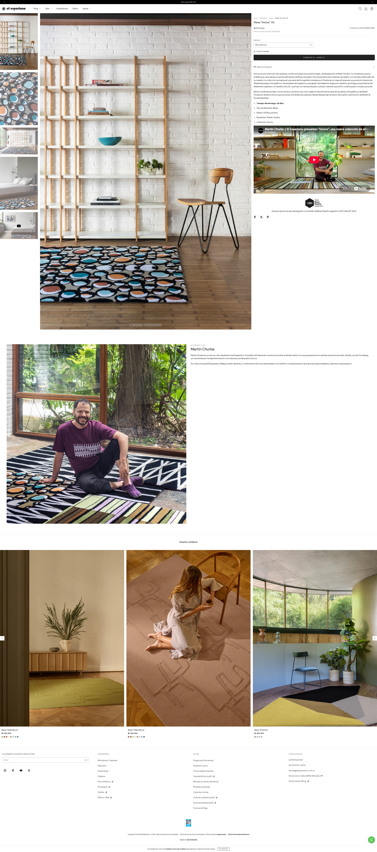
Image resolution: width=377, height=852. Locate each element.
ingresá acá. (221, 834)
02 (289, 86)
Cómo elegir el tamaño (203, 771)
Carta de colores (201, 792)
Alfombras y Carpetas (107, 760)
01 (285, 86)
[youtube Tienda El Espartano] (21, 770)
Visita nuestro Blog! (297, 781)
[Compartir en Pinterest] (268, 217)
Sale (47, 9)
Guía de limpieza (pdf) (203, 803)
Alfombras (263, 18)
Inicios (270, 122)
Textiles (101, 792)
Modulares (103, 787)
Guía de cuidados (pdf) (204, 797)
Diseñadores (62, 9)
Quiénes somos (200, 765)
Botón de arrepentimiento (239, 834)
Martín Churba (343, 74)
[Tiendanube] (188, 840)
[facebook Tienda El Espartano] (13, 770)
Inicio (256, 18)
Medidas (257, 40)
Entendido (223, 849)
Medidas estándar (201, 787)
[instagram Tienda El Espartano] (5, 770)
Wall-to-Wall (103, 797)
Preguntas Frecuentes (203, 760)
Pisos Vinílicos (104, 781)
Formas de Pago (200, 808)
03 (341, 86)
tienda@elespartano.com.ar (302, 770)
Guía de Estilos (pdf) (202, 776)
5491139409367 (296, 760)
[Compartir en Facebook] (255, 217)
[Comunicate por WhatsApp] (371, 840)
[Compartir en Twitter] (261, 217)
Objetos (101, 776)
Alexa (271, 18)
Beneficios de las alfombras (206, 781)
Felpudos (102, 765)
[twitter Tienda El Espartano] (29, 770)
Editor (75, 9)
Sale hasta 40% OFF (188, 2)
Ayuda (86, 9)
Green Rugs (103, 771)
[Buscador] (360, 9)
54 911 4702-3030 (297, 765)
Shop (36, 9)
